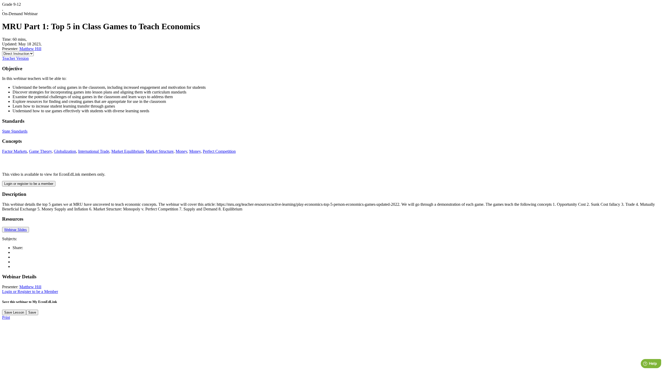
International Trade (93, 151)
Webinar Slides (15, 230)
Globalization (65, 151)
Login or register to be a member (28, 184)
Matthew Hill (30, 48)
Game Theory (40, 151)
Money (181, 151)
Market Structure (160, 151)
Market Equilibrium (127, 151)
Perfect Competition (219, 151)
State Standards (14, 131)
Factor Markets (14, 151)
